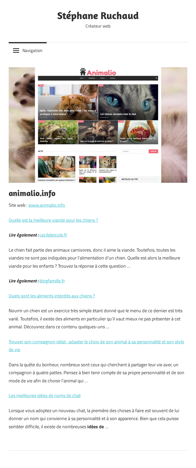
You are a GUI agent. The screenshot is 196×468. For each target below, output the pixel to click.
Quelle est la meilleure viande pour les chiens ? (53, 220)
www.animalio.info (46, 205)
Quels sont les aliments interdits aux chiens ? (52, 295)
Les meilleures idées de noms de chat (45, 395)
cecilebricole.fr (53, 234)
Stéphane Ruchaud (98, 15)
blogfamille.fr (52, 280)
